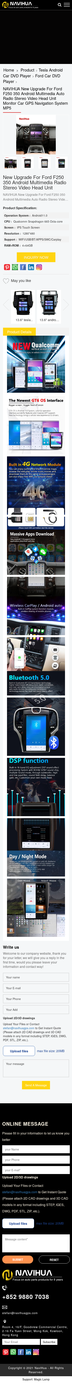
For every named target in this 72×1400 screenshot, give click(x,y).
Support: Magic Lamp (36, 1379)
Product (27, 70)
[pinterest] (7, 267)
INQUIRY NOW (36, 257)
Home (8, 70)
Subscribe (49, 1342)
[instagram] (39, 267)
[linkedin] (31, 267)
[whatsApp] (15, 267)
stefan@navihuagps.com (18, 1028)
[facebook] (23, 267)
